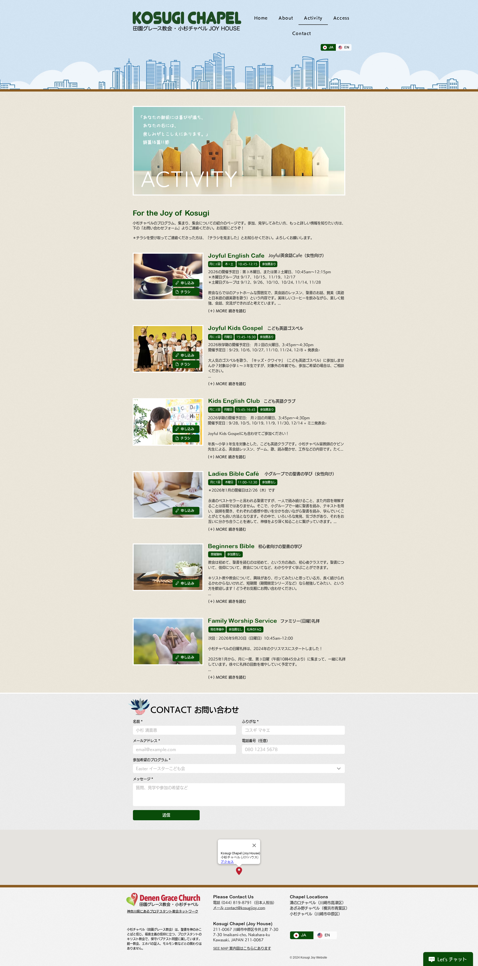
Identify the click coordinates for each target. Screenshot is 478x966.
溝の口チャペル (303, 903)
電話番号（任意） (256, 740)
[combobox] (239, 768)
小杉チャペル (301, 914)
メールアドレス (146, 740)
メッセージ (143, 779)
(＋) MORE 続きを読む (227, 311)
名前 (138, 721)
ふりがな (250, 721)
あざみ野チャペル (305, 908)
